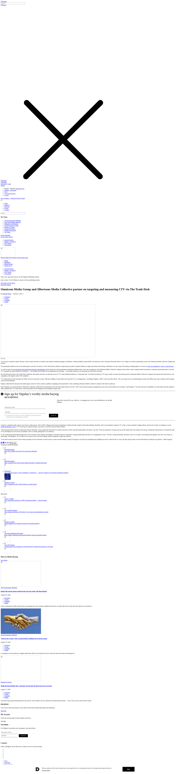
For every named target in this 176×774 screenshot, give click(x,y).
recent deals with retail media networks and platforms (29, 369)
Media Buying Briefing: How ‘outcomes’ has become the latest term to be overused (26, 686)
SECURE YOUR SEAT (8, 283)
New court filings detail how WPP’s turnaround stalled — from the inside (25, 500)
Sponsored (7, 471)
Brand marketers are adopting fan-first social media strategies (22, 523)
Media (6, 261)
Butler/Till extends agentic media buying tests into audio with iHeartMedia (24, 591)
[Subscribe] (4, 182)
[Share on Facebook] (3, 443)
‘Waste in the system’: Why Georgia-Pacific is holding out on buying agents (24, 638)
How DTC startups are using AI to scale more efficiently (20, 451)
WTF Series (7, 243)
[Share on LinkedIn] (1, 443)
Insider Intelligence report (8, 427)
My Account (4, 237)
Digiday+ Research (10, 241)
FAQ (5, 192)
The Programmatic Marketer (12, 222)
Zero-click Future (9, 545)
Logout (6, 195)
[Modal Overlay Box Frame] (88, 407)
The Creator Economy (10, 510)
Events (18, 198)
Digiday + (7, 198)
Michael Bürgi (7, 294)
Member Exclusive (6, 682)
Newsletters (7, 245)
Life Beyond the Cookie (11, 225)
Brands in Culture (9, 227)
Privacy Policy (8, 764)
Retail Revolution (6, 285)
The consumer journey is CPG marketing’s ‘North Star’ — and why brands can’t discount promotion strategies (36, 472)
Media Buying (8, 264)
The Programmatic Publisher (12, 220)
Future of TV (8, 265)
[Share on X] (5, 443)
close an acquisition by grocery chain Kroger (160, 366)
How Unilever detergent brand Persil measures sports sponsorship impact (25, 535)
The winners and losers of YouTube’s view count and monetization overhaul (26, 512)
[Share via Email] (7, 443)
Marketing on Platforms (11, 224)
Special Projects (9, 240)
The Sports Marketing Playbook (13, 533)
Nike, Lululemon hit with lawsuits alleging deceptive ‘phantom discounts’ (25, 463)
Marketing (7, 262)
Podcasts (13, 198)
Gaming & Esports (9, 229)
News (2, 198)
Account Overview (9, 193)
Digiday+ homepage (10, 190)
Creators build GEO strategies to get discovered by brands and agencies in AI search (28, 546)
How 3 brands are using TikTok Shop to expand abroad (20, 484)
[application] (88, 769)
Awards (22, 198)
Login (9, 184)
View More (4, 560)
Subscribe (3, 184)
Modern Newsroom (10, 230)
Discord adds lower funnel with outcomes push (14, 257)
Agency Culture (9, 499)
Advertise (7, 762)
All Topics (7, 232)
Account (3, 721)
